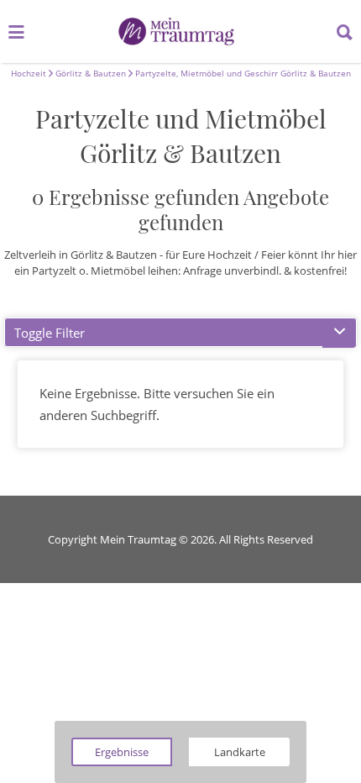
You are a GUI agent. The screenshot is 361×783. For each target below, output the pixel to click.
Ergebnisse (122, 751)
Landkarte (239, 751)
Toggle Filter (49, 332)
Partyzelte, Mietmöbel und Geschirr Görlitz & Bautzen (242, 73)
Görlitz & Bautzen (89, 73)
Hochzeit (28, 73)
